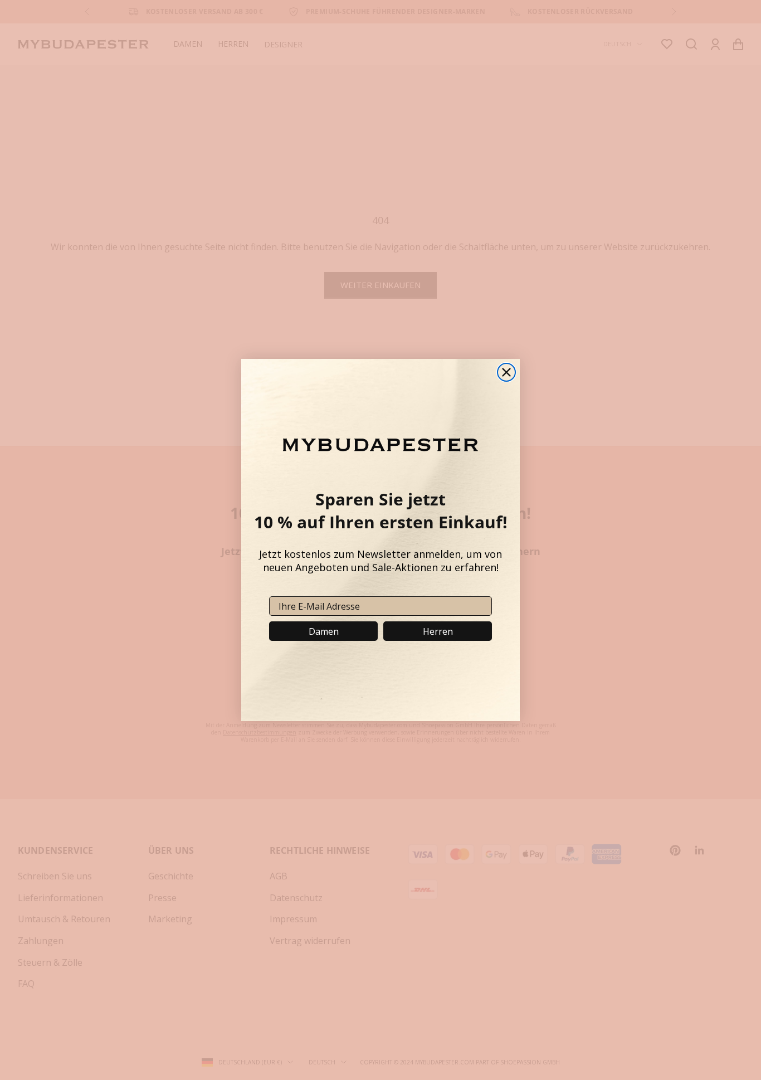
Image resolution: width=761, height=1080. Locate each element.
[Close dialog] (506, 372)
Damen (324, 631)
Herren (438, 631)
